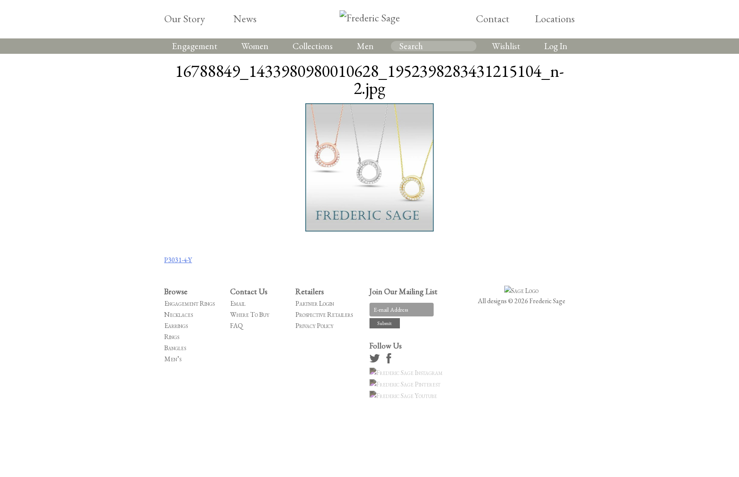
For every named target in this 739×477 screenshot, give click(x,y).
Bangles (175, 347)
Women (255, 46)
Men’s (172, 358)
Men (365, 46)
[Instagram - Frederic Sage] (407, 372)
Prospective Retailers (324, 314)
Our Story (184, 18)
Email (237, 303)
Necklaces (178, 314)
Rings (171, 336)
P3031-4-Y (178, 259)
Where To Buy (249, 314)
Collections (313, 46)
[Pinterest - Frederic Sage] (406, 384)
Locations (555, 18)
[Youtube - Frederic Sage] (405, 395)
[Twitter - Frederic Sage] (376, 361)
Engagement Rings (189, 303)
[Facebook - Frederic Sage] (390, 361)
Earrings (176, 325)
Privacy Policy (315, 325)
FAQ (236, 325)
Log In (556, 46)
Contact (492, 18)
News (245, 18)
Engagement (194, 46)
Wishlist (506, 46)
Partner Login (315, 303)
